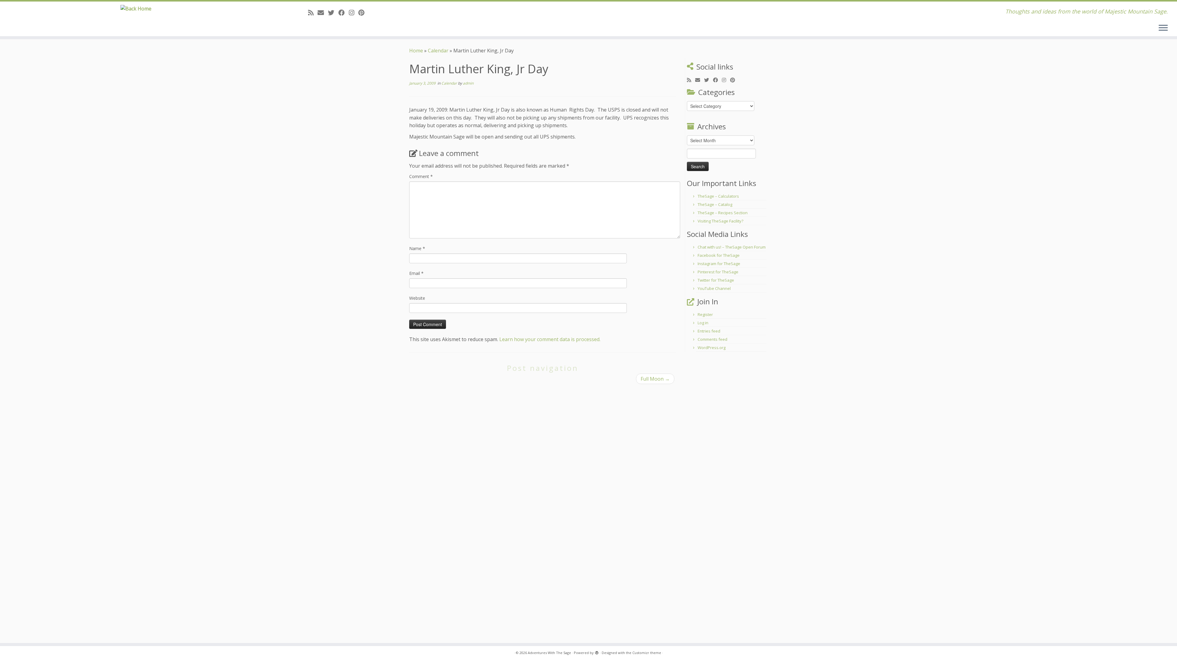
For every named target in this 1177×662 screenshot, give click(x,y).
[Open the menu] (1163, 28)
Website (417, 298)
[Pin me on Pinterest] (363, 12)
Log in (703, 322)
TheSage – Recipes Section (723, 212)
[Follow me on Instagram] (353, 12)
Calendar (438, 50)
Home (416, 50)
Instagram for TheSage (719, 263)
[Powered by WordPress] (597, 651)
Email (416, 273)
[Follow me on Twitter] (333, 12)
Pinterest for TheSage (718, 272)
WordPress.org (712, 347)
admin (468, 83)
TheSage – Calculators (718, 196)
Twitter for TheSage (716, 280)
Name (417, 248)
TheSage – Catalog (715, 204)
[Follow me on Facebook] (343, 12)
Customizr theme (646, 652)
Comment (421, 176)
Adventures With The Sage (549, 652)
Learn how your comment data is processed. (549, 339)
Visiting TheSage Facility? (720, 221)
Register (705, 314)
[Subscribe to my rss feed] (313, 12)
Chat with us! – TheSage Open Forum (732, 247)
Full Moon (655, 378)
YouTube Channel (714, 288)
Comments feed (712, 339)
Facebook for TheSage (719, 255)
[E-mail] (323, 12)
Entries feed (709, 331)
